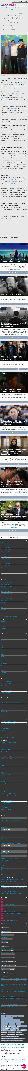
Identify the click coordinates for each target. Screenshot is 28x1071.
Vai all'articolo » (16, 269)
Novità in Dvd (4, 576)
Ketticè (2, 716)
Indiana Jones (23, 1030)
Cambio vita (3, 933)
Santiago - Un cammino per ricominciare (9, 747)
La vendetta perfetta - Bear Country (8, 725)
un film (10, 214)
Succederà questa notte (6, 779)
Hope (2, 770)
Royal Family (4, 1026)
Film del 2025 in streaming (6, 683)
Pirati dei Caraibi (14, 1028)
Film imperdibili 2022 (5, 556)
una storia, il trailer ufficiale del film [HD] (9, 1004)
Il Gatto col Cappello (5, 774)
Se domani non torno (5, 781)
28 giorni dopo (21, 1015)
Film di (2, 572)
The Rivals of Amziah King (6, 802)
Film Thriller (3, 623)
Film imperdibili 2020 (5, 560)
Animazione (3, 628)
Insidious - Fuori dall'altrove (9, 911)
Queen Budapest (4, 760)
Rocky (21, 1040)
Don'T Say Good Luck (5, 811)
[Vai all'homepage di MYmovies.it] (7, 5)
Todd (20, 151)
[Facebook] (10, 33)
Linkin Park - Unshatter (6, 756)
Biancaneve (21, 1022)
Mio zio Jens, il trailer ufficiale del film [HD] (10, 1009)
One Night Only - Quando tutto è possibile (12, 913)
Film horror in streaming (6, 694)
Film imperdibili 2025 (5, 549)
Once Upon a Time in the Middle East (9, 793)
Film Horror (3, 626)
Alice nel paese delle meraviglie (17, 1038)
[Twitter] (12, 33)
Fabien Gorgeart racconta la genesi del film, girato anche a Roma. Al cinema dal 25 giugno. (14, 363)
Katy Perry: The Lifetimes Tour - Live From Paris (11, 702)
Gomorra (14, 1015)
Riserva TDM (14, 1059)
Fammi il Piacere (4, 709)
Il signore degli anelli (5, 1038)
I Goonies (3, 960)
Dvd (11, 1046)
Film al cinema (4, 570)
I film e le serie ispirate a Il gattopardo (9, 1022)
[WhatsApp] (18, 33)
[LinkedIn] (15, 33)
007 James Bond (4, 1030)
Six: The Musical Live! (5, 804)
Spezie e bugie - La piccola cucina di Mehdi (10, 858)
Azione (2, 630)
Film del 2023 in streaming (6, 688)
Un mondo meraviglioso (6, 711)
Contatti (7, 1058)
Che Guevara (9, 1040)
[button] (24, 1066)
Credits (3, 1058)
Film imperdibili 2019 (5, 563)
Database (12, 1044)
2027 (2, 542)
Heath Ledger (17, 89)
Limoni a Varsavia (5, 728)
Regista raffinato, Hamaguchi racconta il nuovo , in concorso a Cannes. (13, 428)
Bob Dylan (17, 84)
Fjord (2, 767)
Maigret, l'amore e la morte (6, 800)
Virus (18, 1030)
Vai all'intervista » (21, 301)
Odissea (5, 902)
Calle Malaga (4, 763)
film (21, 82)
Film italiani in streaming (6, 692)
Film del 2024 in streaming (6, 685)
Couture (2, 735)
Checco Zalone (4, 1024)
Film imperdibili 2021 (5, 558)
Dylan (13, 110)
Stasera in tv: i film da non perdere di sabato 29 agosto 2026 (14, 1002)
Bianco (2, 786)
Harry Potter (18, 1032)
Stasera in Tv (16, 1046)
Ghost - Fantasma (4, 941)
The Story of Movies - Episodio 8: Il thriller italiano (11, 881)
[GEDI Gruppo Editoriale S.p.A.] (20, 1)
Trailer (11, 1047)
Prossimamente (5, 1047)
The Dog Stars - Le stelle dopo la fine (9, 721)
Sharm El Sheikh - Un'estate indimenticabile (10, 945)
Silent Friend (3, 707)
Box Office (23, 1046)
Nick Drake (13, 179)
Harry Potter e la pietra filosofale (8, 737)
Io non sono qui (14, 114)
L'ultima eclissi (4, 926)
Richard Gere (14, 93)
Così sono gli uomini (5, 798)
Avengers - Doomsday (5, 749)
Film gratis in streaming (6, 681)
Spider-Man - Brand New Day (10, 904)
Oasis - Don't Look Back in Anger (8, 869)
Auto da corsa (13, 1030)
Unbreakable (4, 1032)
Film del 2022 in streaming (6, 690)
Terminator (16, 1040)
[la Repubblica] (25, 1)
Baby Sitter (18, 1024)
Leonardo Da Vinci (12, 1026)
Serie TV (7, 1046)
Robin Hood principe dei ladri (7, 952)
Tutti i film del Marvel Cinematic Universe (9, 1036)
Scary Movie (8, 1015)
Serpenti (3, 867)
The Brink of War (4, 807)
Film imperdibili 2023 (5, 554)
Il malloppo (3, 700)
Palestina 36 (3, 765)
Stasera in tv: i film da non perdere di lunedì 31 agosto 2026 (13, 978)
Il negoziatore (4, 937)
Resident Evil (4, 751)
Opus (19, 1020)
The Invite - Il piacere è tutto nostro (8, 742)
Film (16, 1044)
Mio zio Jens (3, 791)
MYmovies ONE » (4, 8)
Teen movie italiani (11, 1034)
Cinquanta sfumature (5, 1028)
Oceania (5, 899)
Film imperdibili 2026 (5, 547)
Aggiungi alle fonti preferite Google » (16, 8)
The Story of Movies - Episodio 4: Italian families (11, 893)
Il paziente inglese (5, 963)
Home (2, 1044)
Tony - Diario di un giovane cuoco (8, 723)
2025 (8, 542)
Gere (6, 106)
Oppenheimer (12, 1024)
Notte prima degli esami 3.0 (7, 948)
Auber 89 (3, 874)
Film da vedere (4, 567)
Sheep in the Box (4, 732)
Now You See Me (4, 1017)
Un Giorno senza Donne (6, 809)
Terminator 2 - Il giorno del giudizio (11, 920)
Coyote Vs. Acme (4, 713)
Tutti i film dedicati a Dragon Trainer (8, 1020)
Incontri (20, 13)
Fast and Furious (19, 1034)
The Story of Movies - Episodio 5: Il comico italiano (11, 891)
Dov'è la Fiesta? (4, 754)
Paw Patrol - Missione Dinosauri (8, 853)
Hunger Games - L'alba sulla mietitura (9, 744)
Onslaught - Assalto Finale (6, 758)
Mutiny (2, 865)
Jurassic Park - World (22, 1026)
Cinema (7, 1044)
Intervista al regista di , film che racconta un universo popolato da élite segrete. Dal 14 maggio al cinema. (14, 459)
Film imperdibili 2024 (5, 551)
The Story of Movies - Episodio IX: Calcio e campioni (12, 879)
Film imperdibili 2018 (5, 565)
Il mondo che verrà (5, 929)
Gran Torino (3, 967)
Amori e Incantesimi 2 (5, 860)
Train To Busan (4, 704)
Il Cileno (3, 730)
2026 (5, 542)
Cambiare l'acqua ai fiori (6, 776)
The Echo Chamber (5, 862)
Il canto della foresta (5, 783)
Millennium (3, 1034)
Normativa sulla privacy (16, 1058)
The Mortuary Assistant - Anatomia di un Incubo (11, 843)
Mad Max (3, 1040)
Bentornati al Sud (4, 772)
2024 (11, 542)
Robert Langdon (11, 1032)
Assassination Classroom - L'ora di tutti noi (10, 795)
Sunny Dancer (4, 827)
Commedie (3, 621)
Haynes (15, 108)
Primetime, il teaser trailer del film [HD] (9, 1006)
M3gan (11, 1017)
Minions (2, 956)
